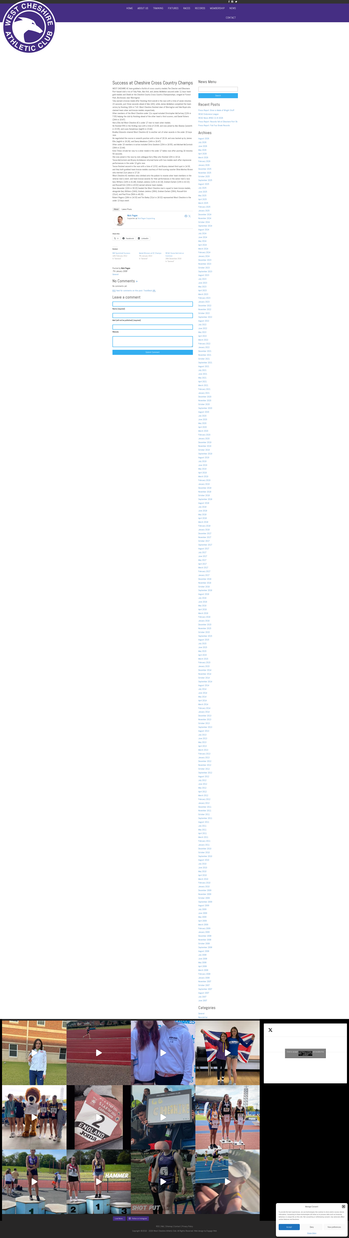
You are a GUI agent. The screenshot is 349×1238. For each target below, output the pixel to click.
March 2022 (203, 339)
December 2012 (204, 761)
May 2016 (202, 605)
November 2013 (204, 719)
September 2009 (205, 901)
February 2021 (204, 389)
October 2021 (204, 358)
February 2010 (204, 882)
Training (158, 8)
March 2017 (203, 567)
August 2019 (203, 457)
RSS (157, 1226)
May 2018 (202, 514)
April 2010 (202, 875)
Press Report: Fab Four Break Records (214, 125)
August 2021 (203, 366)
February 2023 (204, 297)
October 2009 (204, 898)
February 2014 (204, 708)
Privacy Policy (311, 1233)
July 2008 (202, 954)
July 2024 (202, 233)
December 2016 (204, 579)
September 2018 (205, 499)
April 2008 (202, 966)
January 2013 (204, 757)
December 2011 (204, 806)
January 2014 (204, 711)
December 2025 (204, 168)
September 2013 (205, 727)
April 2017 (202, 563)
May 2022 (202, 332)
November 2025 (204, 172)
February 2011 (204, 841)
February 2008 (204, 973)
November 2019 (204, 446)
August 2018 (203, 503)
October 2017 (204, 540)
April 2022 (202, 336)
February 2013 (204, 753)
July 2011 (202, 825)
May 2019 (202, 468)
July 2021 (202, 370)
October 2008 (204, 943)
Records (200, 8)
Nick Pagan (132, 215)
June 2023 (202, 282)
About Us (143, 8)
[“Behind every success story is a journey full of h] (227, 1053)
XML (162, 1226)
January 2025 (204, 210)
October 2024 (204, 222)
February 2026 (204, 161)
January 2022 (204, 347)
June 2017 (202, 556)
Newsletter (203, 1017)
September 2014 (205, 681)
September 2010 (205, 856)
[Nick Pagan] (119, 220)
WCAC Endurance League (208, 114)
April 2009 (202, 920)
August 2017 (203, 548)
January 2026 (204, 165)
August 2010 (203, 859)
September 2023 (205, 271)
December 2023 (204, 260)
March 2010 (203, 879)
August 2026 (203, 138)
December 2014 (204, 670)
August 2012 (203, 776)
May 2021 (202, 377)
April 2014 (202, 700)
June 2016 (202, 601)
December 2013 (204, 715)
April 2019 (202, 472)
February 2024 (204, 252)
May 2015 (202, 651)
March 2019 (203, 476)
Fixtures (173, 8)
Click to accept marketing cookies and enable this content (305, 1053)
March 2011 (203, 837)
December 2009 (204, 890)
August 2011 (203, 822)
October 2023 (204, 267)
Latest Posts (127, 209)
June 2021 (202, 373)
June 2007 (202, 1000)
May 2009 (202, 916)
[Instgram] (232, 1)
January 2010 (204, 886)
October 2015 (204, 632)
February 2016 (204, 616)
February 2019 (204, 480)
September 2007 (205, 989)
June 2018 (202, 510)
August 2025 (203, 184)
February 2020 (204, 434)
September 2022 (205, 317)
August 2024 (203, 229)
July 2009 (202, 909)
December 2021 (204, 351)
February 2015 (204, 662)
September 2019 (205, 453)
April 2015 (202, 655)
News (232, 8)
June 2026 (202, 146)
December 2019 (204, 442)
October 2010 (204, 852)
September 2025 (205, 180)
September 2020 (205, 408)
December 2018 (204, 487)
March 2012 (203, 795)
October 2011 (204, 814)
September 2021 (205, 362)
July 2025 (202, 187)
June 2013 (202, 738)
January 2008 (204, 977)
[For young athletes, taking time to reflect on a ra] (227, 1181)
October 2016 (204, 586)
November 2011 (204, 810)
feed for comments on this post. (127, 290)
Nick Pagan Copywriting (146, 218)
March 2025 (203, 203)
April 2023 (202, 290)
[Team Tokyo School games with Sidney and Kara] (163, 1053)
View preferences (334, 1227)
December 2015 (204, 624)
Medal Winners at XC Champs (150, 253)
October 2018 (204, 495)
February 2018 (204, 525)
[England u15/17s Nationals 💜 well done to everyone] (34, 1117)
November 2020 (204, 400)
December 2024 (204, 214)
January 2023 (204, 301)
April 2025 (202, 199)
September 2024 (205, 225)
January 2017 (204, 575)
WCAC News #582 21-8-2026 (210, 117)
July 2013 (202, 734)
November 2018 (204, 491)
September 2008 (205, 947)
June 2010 (202, 867)
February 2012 (204, 799)
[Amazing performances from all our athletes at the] (163, 1117)
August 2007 (203, 992)
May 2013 (202, 742)
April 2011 (202, 833)
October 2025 (204, 176)
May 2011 (202, 829)
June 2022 (202, 328)
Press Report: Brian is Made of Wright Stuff (216, 110)
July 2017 (202, 552)
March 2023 (203, 294)
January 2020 (204, 438)
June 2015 (202, 647)
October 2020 (204, 404)
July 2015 (202, 643)
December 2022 (204, 305)
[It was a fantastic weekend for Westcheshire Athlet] (99, 1117)
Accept (289, 1227)
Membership (217, 8)
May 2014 (202, 696)
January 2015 (204, 666)
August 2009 (203, 905)
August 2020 (203, 411)
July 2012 (202, 780)
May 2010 (202, 871)
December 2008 (204, 935)
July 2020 (202, 415)
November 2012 (204, 765)
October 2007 (204, 985)
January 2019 (204, 484)
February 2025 (204, 206)
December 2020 (204, 396)
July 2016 (202, 597)
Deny (312, 1227)
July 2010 (202, 863)
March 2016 (203, 613)
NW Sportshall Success (121, 253)
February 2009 (204, 928)
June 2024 (202, 237)
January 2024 (204, 256)
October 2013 (204, 723)
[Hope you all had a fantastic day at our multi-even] (99, 1053)
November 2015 (204, 628)
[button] (343, 1206)
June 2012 (202, 784)
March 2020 (203, 430)
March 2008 (203, 970)
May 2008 (202, 962)
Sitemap (169, 1226)
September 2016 (205, 590)
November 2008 (204, 939)
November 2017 (204, 537)
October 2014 (204, 677)
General (115, 274)
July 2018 (202, 506)
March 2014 (203, 704)
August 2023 (203, 275)
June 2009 (202, 913)
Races (186, 8)
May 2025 (202, 195)
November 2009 (204, 894)
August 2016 (203, 594)
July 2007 (202, 996)
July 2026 (202, 142)
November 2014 (204, 673)
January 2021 (204, 393)
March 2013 (203, 749)
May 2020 (202, 423)
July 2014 (202, 689)
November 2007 (204, 981)
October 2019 (204, 449)
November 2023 (204, 263)
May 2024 (202, 241)
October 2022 (204, 313)
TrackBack (150, 290)
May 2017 (202, 560)
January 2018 (204, 529)
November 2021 (204, 354)
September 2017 (205, 544)
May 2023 (202, 286)
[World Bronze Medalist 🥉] (34, 1053)
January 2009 (204, 932)
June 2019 (202, 465)
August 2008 (203, 951)
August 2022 (203, 320)
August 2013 (203, 730)
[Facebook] (229, 1)
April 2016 (202, 609)
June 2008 (202, 958)
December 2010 (204, 848)
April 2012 (202, 791)
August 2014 (203, 685)
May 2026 (202, 150)
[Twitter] (236, 1)
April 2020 (202, 427)
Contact (231, 17)
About (116, 209)
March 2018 (203, 522)
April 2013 (202, 746)
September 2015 (205, 636)
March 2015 (203, 658)
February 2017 (204, 571)
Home (129, 8)
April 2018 (202, 518)
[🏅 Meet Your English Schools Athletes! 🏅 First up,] (163, 1181)
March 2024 (203, 248)
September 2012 (205, 772)
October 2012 (204, 768)
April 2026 (202, 153)
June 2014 (202, 692)
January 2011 (204, 844)
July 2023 (202, 279)
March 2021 (203, 385)
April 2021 (202, 381)
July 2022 (202, 324)
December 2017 (204, 533)
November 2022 (204, 309)
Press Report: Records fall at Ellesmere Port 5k (217, 121)
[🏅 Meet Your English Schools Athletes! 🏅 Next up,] (34, 1181)
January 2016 (204, 620)
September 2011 (205, 818)
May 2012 (202, 787)
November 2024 (204, 218)
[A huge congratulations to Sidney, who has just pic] (227, 1117)
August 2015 (203, 639)
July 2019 (202, 461)
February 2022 (204, 343)
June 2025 (202, 191)
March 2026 (203, 157)
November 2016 (204, 582)
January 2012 (204, 803)
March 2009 (203, 924)
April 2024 (202, 244)
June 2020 (202, 419)
